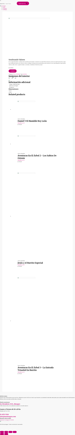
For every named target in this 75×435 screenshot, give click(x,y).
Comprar (13, 71)
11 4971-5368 (4, 414)
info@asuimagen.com (8, 416)
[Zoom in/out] (15, 432)
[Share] (6, 432)
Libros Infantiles (16, 74)
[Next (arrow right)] (6, 434)
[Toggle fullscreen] (10, 432)
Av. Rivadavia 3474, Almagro (10, 404)
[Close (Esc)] (2, 432)
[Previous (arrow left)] (2, 434)
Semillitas (25, 74)
